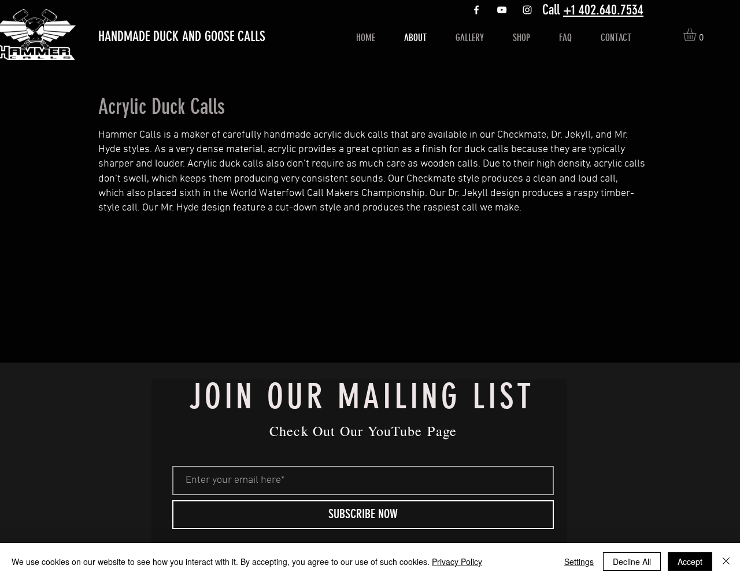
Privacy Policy (457, 561)
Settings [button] (579, 561)
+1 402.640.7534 (603, 10)
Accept (690, 561)
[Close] (726, 561)
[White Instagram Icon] (527, 10)
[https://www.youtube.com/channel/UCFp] (502, 10)
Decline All (632, 561)
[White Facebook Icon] (476, 10)
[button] (697, 34)
